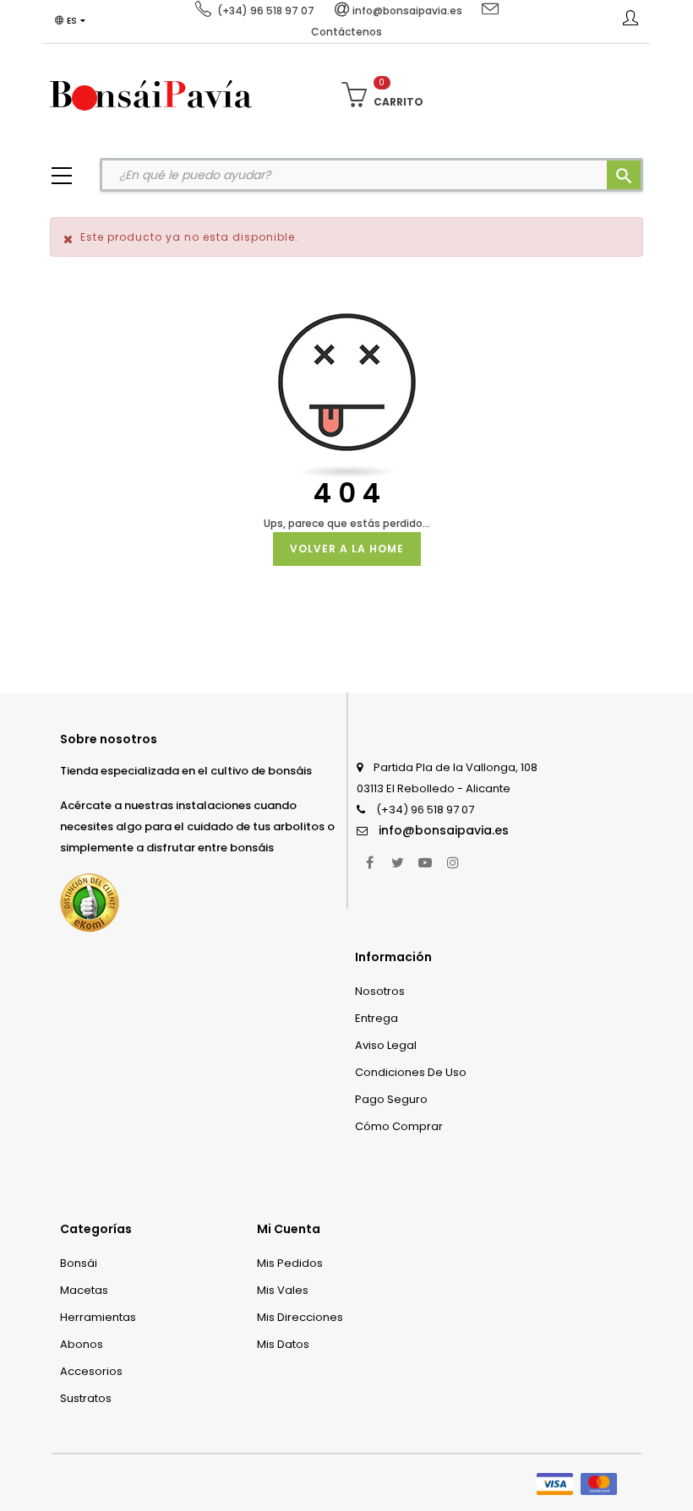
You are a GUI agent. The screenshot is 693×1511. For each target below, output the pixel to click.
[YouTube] (425, 862)
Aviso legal (386, 1045)
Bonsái (78, 1263)
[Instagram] (453, 862)
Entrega (376, 1018)
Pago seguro (391, 1099)
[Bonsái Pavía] (151, 94)
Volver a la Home (347, 548)
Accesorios (91, 1371)
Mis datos (283, 1344)
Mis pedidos (290, 1263)
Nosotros (380, 991)
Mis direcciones (300, 1317)
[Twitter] (397, 862)
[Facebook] (369, 862)
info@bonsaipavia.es (444, 830)
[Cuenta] (630, 21)
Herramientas (98, 1317)
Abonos (81, 1344)
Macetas (84, 1290)
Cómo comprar (399, 1126)
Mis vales (282, 1290)
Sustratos (86, 1398)
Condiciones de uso (411, 1072)
